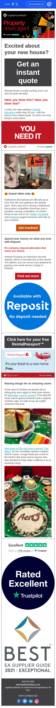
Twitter (33, 214)
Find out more (28, 276)
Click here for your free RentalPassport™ (28, 341)
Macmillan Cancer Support (22, 395)
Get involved (28, 228)
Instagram (14, 217)
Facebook (43, 214)
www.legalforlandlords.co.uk (28, 684)
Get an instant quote (28, 72)
